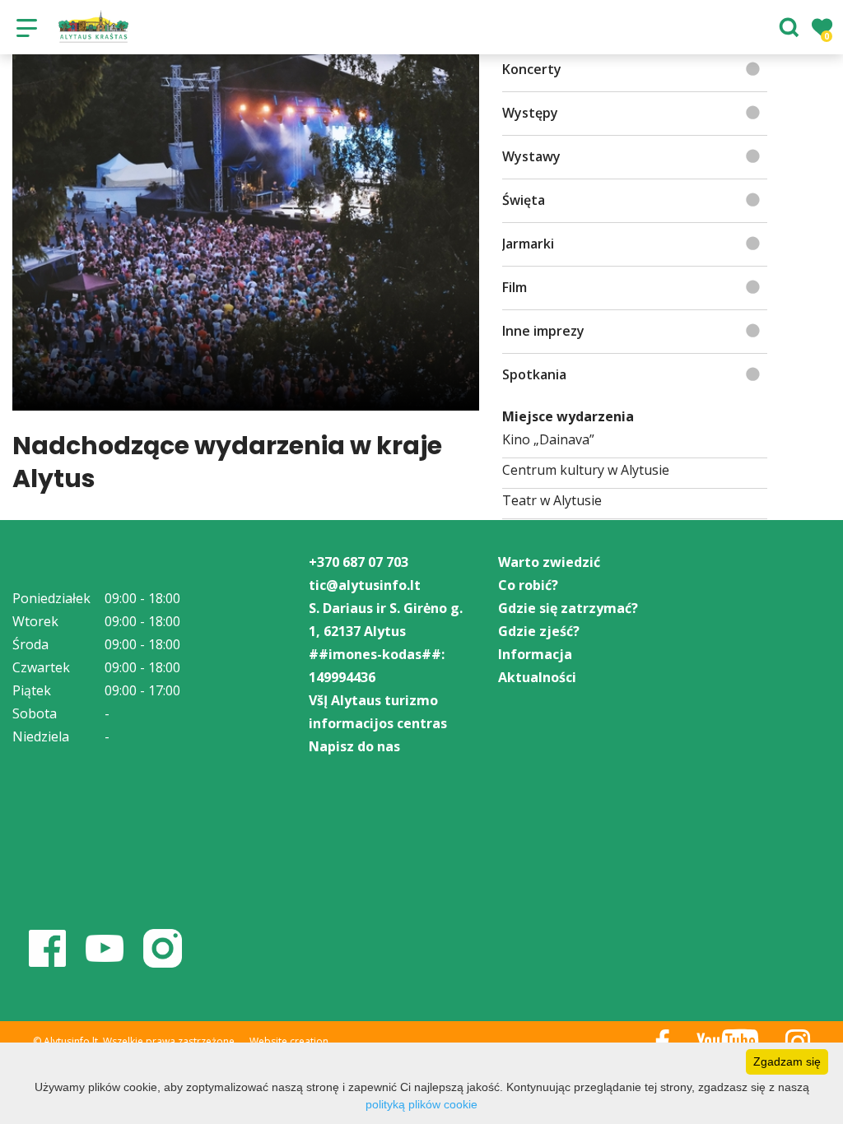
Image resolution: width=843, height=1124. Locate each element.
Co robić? (528, 585)
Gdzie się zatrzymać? (568, 608)
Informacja (535, 654)
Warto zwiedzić (549, 562)
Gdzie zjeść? (539, 631)
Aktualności (537, 677)
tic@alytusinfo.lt (365, 585)
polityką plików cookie (421, 1104)
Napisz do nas (354, 746)
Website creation (288, 1041)
